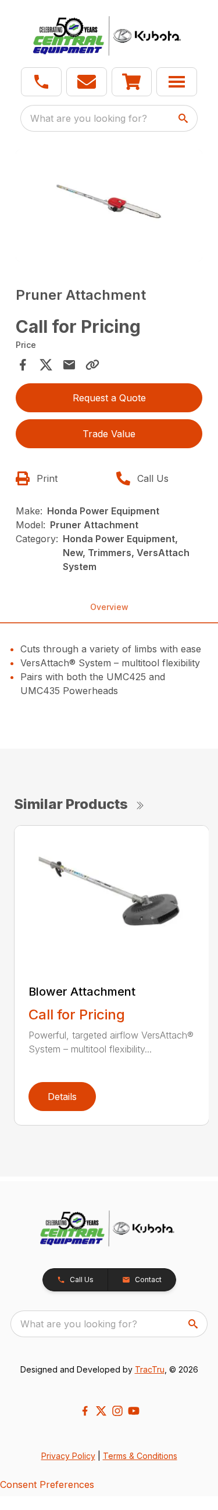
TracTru (150, 1369)
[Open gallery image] (109, 206)
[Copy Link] (92, 365)
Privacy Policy (68, 1456)
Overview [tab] (109, 607)
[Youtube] (134, 1410)
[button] (41, 81)
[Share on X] (46, 365)
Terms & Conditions (140, 1456)
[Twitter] (101, 1410)
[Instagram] (117, 1410)
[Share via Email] (69, 365)
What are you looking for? (88, 118)
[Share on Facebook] (23, 365)
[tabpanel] (109, 207)
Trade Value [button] (109, 434)
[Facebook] (85, 1410)
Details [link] (62, 1096)
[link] (132, 81)
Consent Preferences (47, 1484)
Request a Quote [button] (109, 398)
